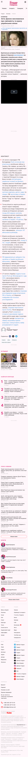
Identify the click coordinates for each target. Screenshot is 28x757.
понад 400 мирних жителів (11, 213)
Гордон (3, 13)
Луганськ (3, 662)
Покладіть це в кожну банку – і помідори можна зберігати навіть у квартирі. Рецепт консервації (14, 390)
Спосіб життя (4, 627)
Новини (4, 8)
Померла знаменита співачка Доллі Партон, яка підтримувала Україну (13, 477)
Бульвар (8, 13)
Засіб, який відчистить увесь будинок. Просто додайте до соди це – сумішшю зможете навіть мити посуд (12, 497)
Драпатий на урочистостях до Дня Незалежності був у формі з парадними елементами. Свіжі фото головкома (15, 406)
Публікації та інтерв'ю (19, 612)
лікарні (4, 194)
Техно (2, 625)
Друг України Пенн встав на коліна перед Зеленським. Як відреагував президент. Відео (12, 505)
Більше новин (13, 536)
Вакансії (3, 684)
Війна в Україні (5, 610)
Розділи (16, 606)
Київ (2, 644)
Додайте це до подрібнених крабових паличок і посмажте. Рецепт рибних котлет (13, 531)
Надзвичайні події (5, 630)
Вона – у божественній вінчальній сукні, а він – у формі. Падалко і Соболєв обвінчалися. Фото (15, 382)
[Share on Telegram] (16, 336)
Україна (3, 340)
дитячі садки (20, 192)
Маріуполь (3, 659)
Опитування (17, 632)
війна (9, 340)
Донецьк (3, 652)
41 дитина (19, 219)
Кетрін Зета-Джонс (6, 342)
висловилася (18, 55)
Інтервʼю (11, 8)
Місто (2, 641)
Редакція (3, 687)
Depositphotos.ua (21, 724)
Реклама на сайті (5, 689)
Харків (2, 654)
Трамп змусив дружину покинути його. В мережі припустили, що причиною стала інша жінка (9, 365)
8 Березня (14, 340)
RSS (17, 671)
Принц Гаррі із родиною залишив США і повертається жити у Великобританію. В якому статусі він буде (12, 484)
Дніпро (3, 657)
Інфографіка (4, 632)
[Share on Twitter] (13, 336)
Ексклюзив (16, 625)
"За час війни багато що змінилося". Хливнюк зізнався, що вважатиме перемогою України (14, 511)
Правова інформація (6, 692)
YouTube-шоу (17, 635)
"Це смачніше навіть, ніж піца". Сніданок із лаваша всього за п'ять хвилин (13, 525)
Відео (15, 630)
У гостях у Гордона (19, 615)
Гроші (2, 615)
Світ (2, 617)
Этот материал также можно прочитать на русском (15, 28)
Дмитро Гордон (20, 644)
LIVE (15, 622)
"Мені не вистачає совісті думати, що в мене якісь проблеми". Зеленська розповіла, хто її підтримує (15, 398)
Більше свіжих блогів (14, 599)
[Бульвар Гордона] (13, 3)
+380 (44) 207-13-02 (9, 705)
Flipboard (18, 668)
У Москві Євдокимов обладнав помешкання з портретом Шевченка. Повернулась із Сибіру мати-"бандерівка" (13, 549)
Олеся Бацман (20, 663)
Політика (3, 612)
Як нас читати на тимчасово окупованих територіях (7, 696)
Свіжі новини (6, 466)
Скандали (20, 8)
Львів (2, 647)
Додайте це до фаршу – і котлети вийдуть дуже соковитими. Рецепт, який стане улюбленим (15, 413)
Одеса (2, 649)
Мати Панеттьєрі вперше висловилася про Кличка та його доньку (13, 490)
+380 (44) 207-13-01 (9, 702)
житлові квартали (8, 192)
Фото (15, 627)
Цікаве (2, 635)
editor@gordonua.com (10, 707)
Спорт (2, 620)
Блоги (3, 540)
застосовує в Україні (18, 194)
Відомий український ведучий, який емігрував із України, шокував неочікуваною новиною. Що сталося (13, 518)
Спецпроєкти (17, 637)
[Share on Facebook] (10, 336)
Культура (3, 622)
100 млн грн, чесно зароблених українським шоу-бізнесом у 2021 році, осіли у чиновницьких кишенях (13, 594)
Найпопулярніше (7, 376)
